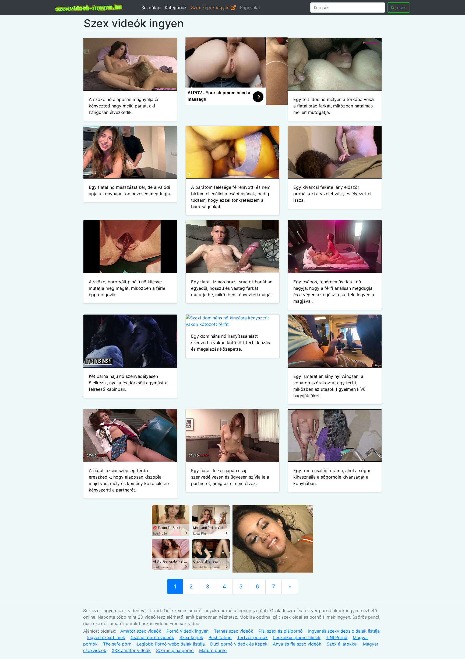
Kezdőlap (151, 7)
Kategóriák (176, 7)
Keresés (398, 7)
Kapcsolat (250, 7)
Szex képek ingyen (211, 7)
